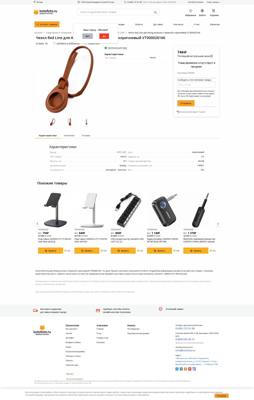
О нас (99, 333)
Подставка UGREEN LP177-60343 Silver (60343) (90, 240)
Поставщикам (133, 329)
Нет (88, 36)
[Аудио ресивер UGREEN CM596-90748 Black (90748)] (164, 210)
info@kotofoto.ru (185, 350)
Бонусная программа (75, 351)
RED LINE (121, 152)
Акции (68, 347)
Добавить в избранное (68, 43)
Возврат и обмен (73, 342)
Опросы (69, 360)
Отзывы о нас (102, 338)
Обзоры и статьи (73, 356)
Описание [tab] (69, 135)
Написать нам (72, 365)
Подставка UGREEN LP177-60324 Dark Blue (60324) (54, 240)
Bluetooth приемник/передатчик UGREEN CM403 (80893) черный (199, 240)
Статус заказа (213, 2)
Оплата (69, 333)
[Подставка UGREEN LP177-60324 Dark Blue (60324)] (55, 210)
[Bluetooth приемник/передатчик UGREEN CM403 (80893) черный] (200, 210)
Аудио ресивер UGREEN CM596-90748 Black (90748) (163, 240)
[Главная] (38, 32)
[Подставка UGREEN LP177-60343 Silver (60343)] (91, 210)
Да (104, 36)
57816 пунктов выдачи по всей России (97, 2)
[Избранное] (54, 43)
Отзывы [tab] (86, 135)
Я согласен (221, 396)
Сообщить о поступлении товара (194, 79)
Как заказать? (71, 329)
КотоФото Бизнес (196, 2)
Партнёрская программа (138, 333)
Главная (100, 329)
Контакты (101, 342)
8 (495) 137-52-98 (134, 2)
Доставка (70, 338)
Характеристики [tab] (48, 135)
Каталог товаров (48, 24)
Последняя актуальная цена (193, 56)
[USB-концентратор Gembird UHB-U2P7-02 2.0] (128, 210)
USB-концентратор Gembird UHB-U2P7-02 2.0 (127, 240)
